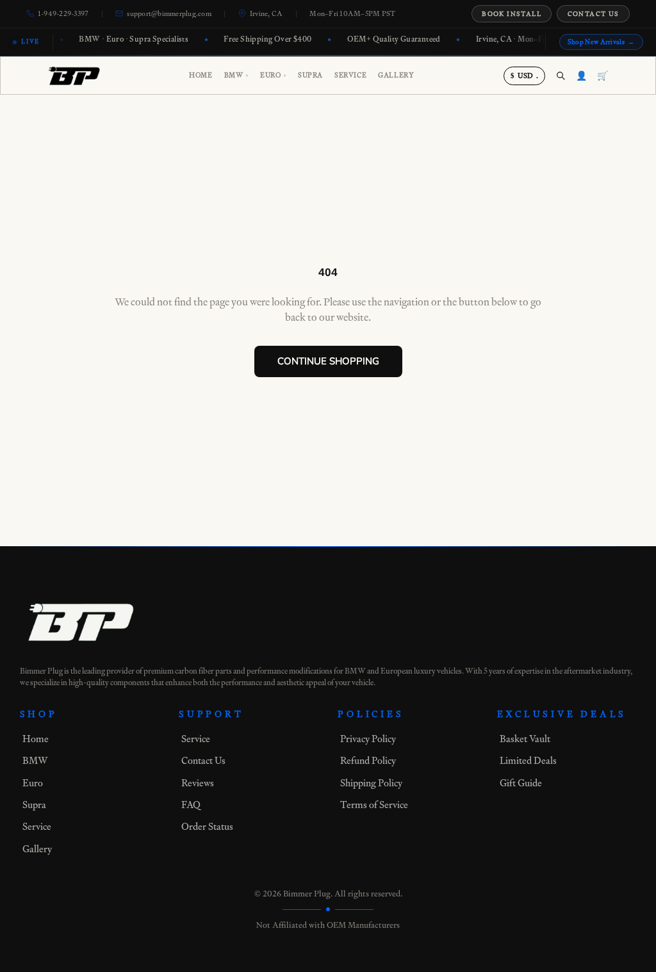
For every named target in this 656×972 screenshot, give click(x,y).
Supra (310, 75)
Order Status (207, 826)
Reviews (197, 783)
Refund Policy (368, 760)
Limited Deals (528, 760)
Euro (273, 75)
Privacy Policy (368, 739)
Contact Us (593, 14)
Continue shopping (328, 361)
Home (200, 75)
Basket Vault (525, 739)
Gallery (396, 75)
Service (350, 75)
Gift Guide (521, 783)
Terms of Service (374, 804)
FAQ (191, 804)
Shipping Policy (371, 783)
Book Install (511, 14)
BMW (236, 75)
